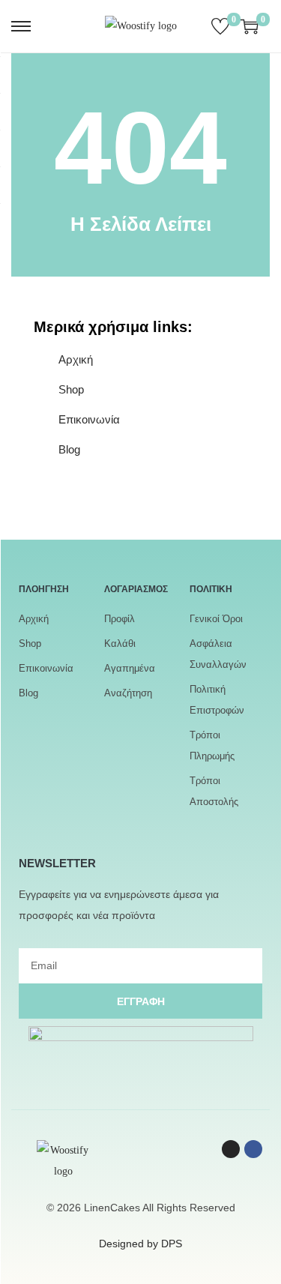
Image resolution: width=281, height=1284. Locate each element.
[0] (220, 26)
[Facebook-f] (253, 1149)
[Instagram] (231, 1149)
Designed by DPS (140, 1244)
